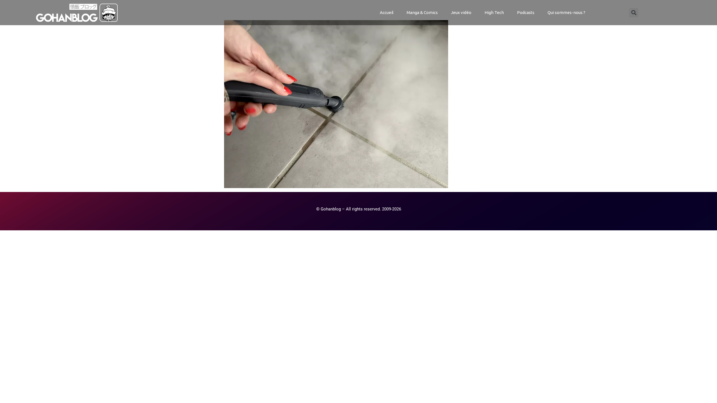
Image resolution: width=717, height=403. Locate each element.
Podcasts (525, 12)
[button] (633, 12)
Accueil (387, 12)
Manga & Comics (422, 12)
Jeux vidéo (461, 12)
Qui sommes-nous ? (566, 12)
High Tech (494, 12)
